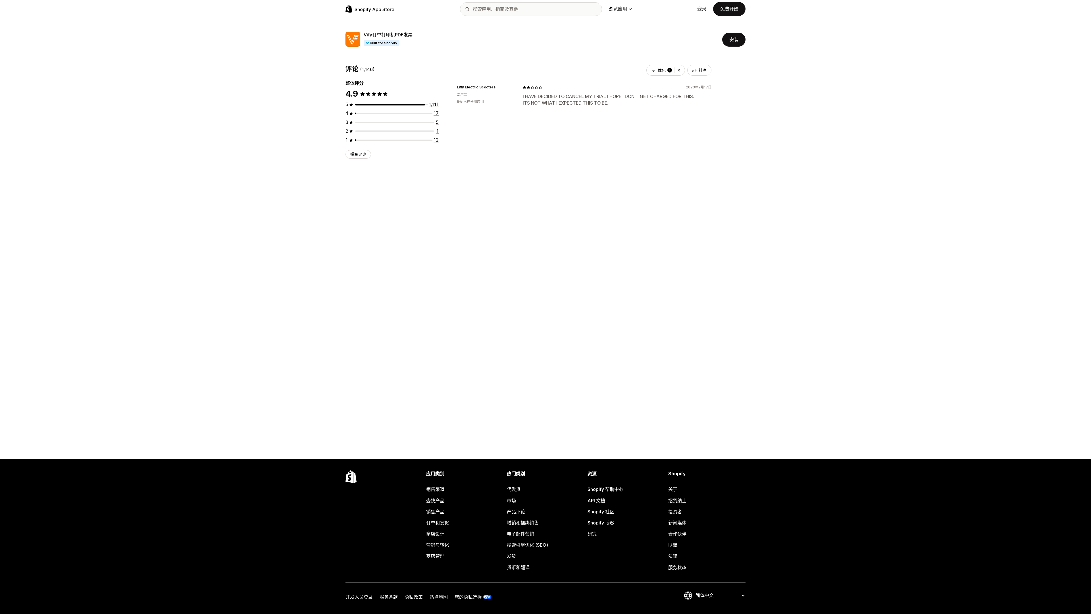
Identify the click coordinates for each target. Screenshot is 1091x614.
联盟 (672, 545)
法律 (672, 556)
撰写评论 (358, 154)
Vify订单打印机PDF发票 (388, 35)
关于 (672, 489)
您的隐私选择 (468, 597)
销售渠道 (435, 489)
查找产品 (435, 500)
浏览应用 (618, 9)
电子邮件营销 (520, 534)
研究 (592, 534)
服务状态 (677, 567)
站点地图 (439, 597)
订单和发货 (437, 523)
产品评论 (516, 512)
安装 (733, 39)
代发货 (513, 489)
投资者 (675, 512)
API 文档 (596, 500)
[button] (679, 70)
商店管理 (435, 556)
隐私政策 (414, 597)
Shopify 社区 (601, 512)
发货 (511, 556)
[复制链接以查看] (499, 87)
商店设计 (435, 534)
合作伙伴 (677, 534)
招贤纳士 (677, 500)
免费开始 (729, 9)
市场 (511, 500)
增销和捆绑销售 (523, 523)
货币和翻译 (518, 567)
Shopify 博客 (601, 523)
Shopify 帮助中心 (605, 489)
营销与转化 (437, 545)
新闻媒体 (677, 523)
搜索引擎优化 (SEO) (527, 545)
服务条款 (389, 597)
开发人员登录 (359, 597)
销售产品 (435, 512)
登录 (701, 9)
